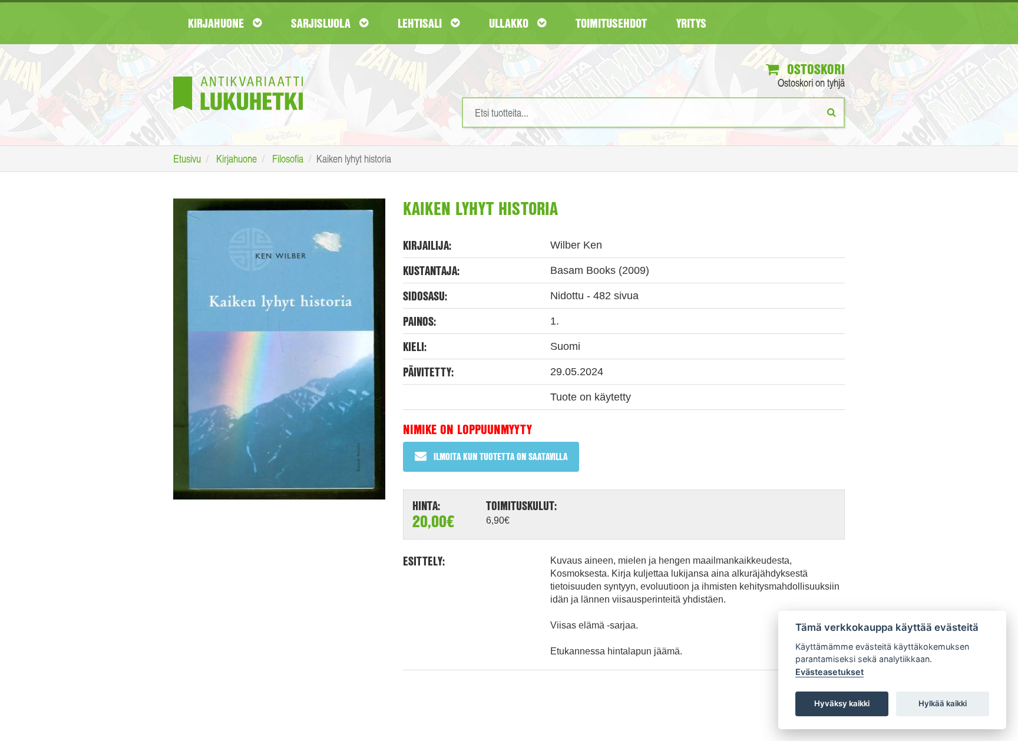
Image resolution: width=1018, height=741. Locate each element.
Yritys (691, 23)
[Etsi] (831, 112)
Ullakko (510, 23)
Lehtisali (421, 23)
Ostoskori (814, 69)
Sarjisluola (322, 23)
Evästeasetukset (829, 672)
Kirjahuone (217, 23)
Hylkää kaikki (942, 703)
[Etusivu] (238, 75)
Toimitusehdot (611, 23)
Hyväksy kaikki (842, 703)
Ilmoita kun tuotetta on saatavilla (500, 456)
